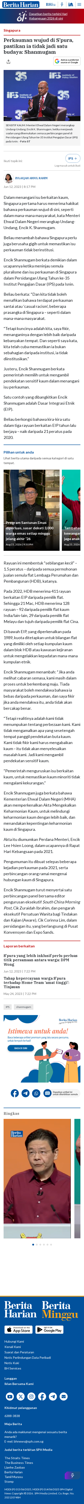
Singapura (12, 30)
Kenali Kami (12, 1347)
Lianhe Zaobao (14, 1467)
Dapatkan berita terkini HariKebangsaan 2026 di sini (48, 16)
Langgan (10, 1378)
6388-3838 (12, 1416)
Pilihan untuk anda (19, 452)
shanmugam (23, 1007)
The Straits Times (17, 1458)
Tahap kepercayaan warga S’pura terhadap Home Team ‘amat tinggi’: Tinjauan (36, 982)
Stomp (9, 1481)
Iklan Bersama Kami (19, 1384)
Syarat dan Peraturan (19, 1352)
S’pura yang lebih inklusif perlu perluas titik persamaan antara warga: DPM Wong (41, 960)
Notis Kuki (11, 1363)
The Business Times (18, 1463)
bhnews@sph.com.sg (28, 1441)
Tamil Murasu (13, 1477)
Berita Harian (13, 1472)
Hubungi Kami (14, 1341)
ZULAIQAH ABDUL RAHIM (31, 178)
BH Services (12, 1368)
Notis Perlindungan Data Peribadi (27, 1357)
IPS (7, 1007)
